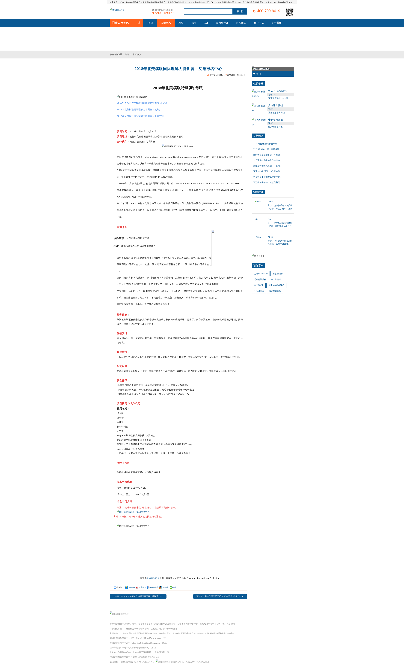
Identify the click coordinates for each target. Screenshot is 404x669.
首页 (150, 22)
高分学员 (259, 22)
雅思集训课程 (275, 291)
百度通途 (230, 633)
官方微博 (198, 633)
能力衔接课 (222, 22)
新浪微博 (142, 587)
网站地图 (205, 662)
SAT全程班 (276, 279)
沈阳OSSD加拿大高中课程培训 (157, 633)
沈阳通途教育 (188, 633)
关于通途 (276, 22)
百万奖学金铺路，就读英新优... (267, 182)
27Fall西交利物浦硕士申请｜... (267, 144)
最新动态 (166, 22)
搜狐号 (213, 633)
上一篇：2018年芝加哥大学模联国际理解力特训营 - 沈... (138, 596)
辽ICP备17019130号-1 (144, 662)
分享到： (120, 587)
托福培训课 (259, 291)
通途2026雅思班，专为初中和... (267, 171)
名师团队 (241, 22)
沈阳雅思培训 (138, 633)
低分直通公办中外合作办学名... (267, 160)
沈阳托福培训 (126, 633)
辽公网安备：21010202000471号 (186, 662)
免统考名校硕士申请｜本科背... (267, 155)
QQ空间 (131, 587)
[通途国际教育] (117, 10)
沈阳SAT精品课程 (276, 285)
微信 (174, 587)
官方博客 (206, 633)
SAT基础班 (259, 285)
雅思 (181, 22)
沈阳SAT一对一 (261, 273)
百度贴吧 (154, 587)
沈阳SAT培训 (176, 633)
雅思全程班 (278, 273)
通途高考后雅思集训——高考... (267, 166)
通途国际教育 (153, 578)
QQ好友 (165, 587)
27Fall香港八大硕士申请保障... (267, 149)
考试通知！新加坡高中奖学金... (267, 177)
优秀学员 (258, 83)
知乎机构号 (221, 633)
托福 (193, 22)
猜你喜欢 (258, 265)
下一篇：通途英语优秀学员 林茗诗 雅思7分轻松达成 (220, 596)
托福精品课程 (260, 279)
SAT (206, 22)
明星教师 (258, 192)
